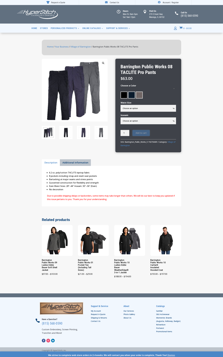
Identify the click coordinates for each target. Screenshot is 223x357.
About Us (127, 318)
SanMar (159, 311)
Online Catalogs (91, 28)
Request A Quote (98, 314)
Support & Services (117, 28)
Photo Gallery (129, 314)
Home (34, 28)
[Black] (124, 95)
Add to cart (141, 132)
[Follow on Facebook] (43, 340)
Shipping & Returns (99, 318)
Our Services (129, 311)
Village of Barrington (80, 46)
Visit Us (152, 11)
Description (50, 162)
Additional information (75, 162)
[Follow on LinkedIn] (53, 340)
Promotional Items (164, 331)
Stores (44, 28)
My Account (96, 311)
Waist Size (126, 102)
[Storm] (139, 95)
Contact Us (95, 321)
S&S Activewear (162, 314)
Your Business (62, 46)
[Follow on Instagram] (48, 340)
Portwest (160, 328)
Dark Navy (132, 95)
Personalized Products (64, 28)
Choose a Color (128, 85)
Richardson (160, 324)
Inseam (124, 115)
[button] (103, 63)
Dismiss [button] (171, 355)
